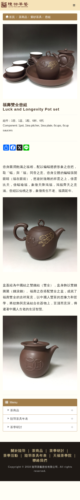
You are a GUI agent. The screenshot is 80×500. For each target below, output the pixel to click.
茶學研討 (16, 427)
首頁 (11, 16)
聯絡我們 (40, 460)
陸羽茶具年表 (19, 418)
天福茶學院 (62, 455)
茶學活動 (10, 455)
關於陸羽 (18, 451)
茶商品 (14, 410)
